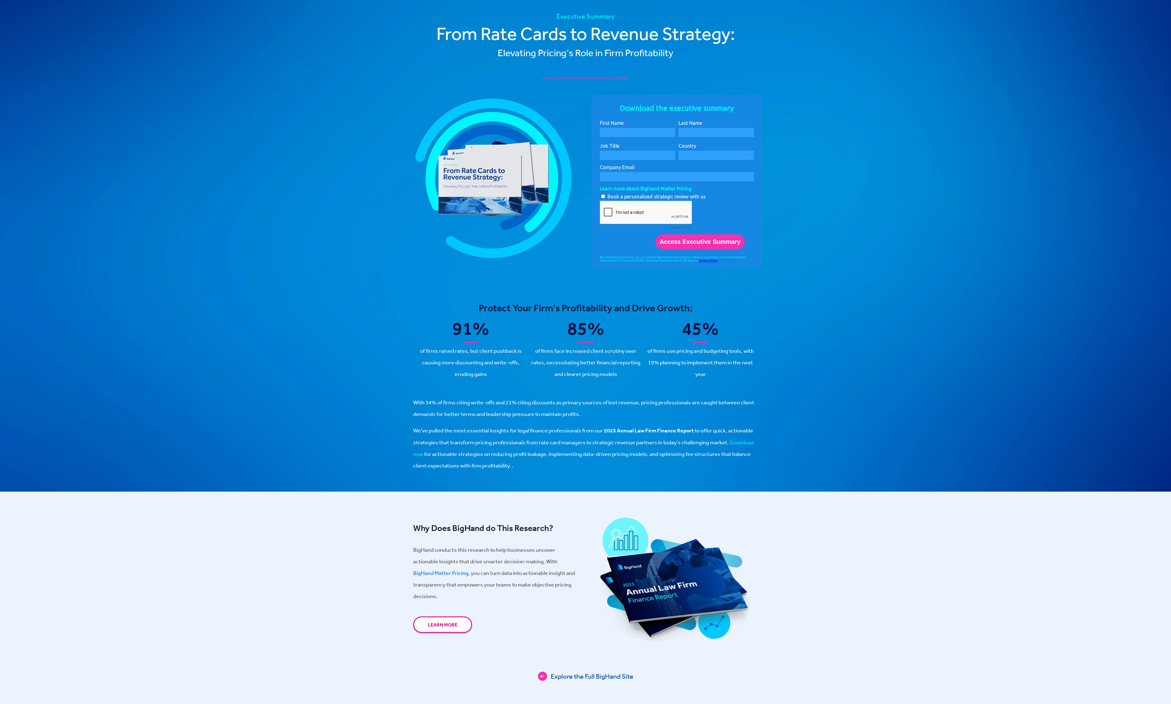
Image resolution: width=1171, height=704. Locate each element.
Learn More (442, 625)
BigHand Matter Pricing (440, 572)
